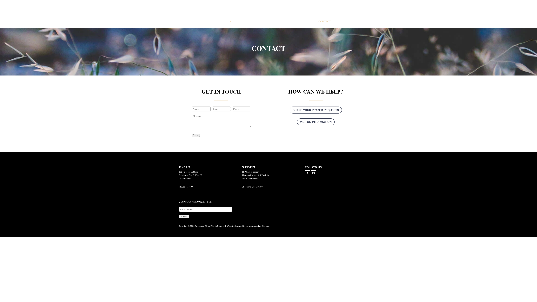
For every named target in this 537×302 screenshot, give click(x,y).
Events (258, 21)
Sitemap (265, 226)
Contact (324, 21)
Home (210, 21)
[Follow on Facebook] (307, 172)
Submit (196, 135)
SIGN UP (184, 216)
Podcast (294, 21)
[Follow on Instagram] (313, 172)
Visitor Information (316, 121)
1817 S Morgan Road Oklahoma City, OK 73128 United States (190, 175)
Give (310, 21)
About (224, 21)
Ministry (259, 187)
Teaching (275, 21)
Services (241, 21)
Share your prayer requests (316, 110)
